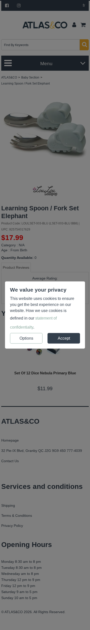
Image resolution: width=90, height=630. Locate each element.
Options (26, 338)
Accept (64, 338)
